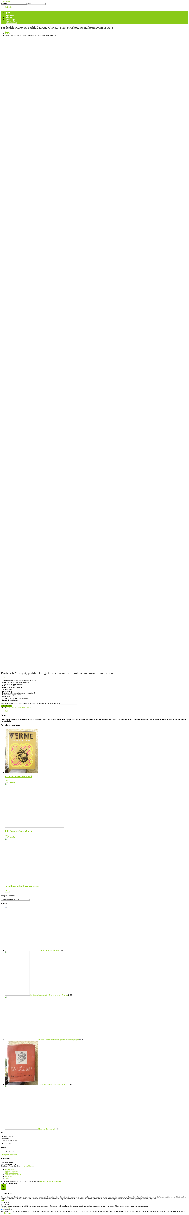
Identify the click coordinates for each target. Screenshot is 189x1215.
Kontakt (9, 17)
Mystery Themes (28, 1166)
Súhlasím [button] (59, 1181)
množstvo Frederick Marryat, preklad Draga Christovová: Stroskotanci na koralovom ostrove (29, 703)
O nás (8, 14)
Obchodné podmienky (12, 1171)
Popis (6, 711)
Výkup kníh (10, 16)
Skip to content (5, 1)
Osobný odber (11, 21)
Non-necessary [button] (5, 1208)
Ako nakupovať (11, 23)
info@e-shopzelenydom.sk (10, 1154)
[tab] (96, 711)
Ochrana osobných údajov (13, 1174)
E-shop (8, 12)
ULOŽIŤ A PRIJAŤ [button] (7, 1213)
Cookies (7, 1178)
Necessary (6, 1202)
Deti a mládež (12, 707)
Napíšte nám (10, 19)
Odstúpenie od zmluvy (12, 1173)
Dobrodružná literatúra (24, 707)
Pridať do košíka (6, 705)
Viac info (7, 892)
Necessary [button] (4, 1200)
